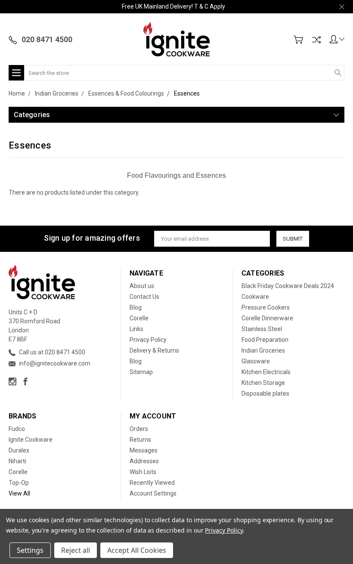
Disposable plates (265, 393)
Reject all (75, 550)
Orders (139, 428)
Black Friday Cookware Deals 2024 (288, 285)
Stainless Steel (262, 328)
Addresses (144, 461)
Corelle (139, 318)
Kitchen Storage (263, 382)
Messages (144, 450)
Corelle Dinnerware (267, 318)
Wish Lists (143, 471)
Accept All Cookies (136, 550)
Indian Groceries (263, 350)
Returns (140, 439)
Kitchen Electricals (266, 372)
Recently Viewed (152, 482)
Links (136, 328)
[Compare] (316, 39)
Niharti (17, 461)
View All (19, 493)
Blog (136, 307)
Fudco (17, 428)
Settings (30, 550)
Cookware (255, 296)
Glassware (256, 361)
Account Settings (153, 493)
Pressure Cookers (266, 307)
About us (142, 285)
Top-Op (19, 482)
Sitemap (141, 372)
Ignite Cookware (31, 439)
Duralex (19, 450)
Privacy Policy (148, 339)
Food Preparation (265, 339)
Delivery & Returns (154, 350)
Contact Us (144, 296)
